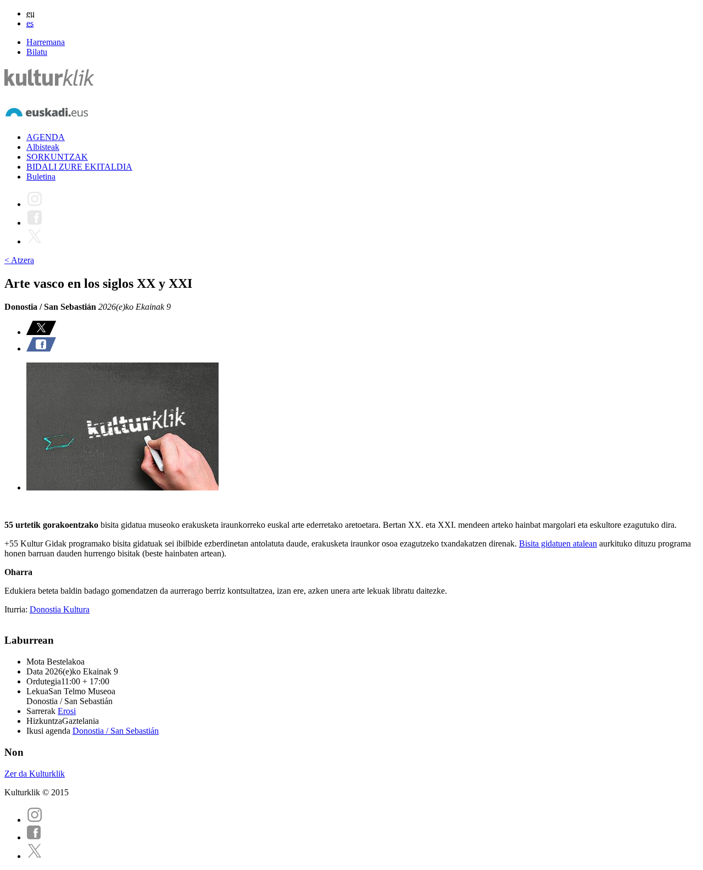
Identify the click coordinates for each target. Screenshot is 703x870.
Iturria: (17, 609)
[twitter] (34, 856)
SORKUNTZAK (57, 156)
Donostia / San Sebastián (115, 730)
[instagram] (34, 819)
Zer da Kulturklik (34, 773)
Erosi (67, 711)
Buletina (40, 176)
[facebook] (34, 837)
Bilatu (36, 52)
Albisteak (42, 147)
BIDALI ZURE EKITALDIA (79, 166)
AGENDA (45, 137)
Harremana (45, 42)
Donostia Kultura (60, 609)
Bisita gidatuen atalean (558, 543)
